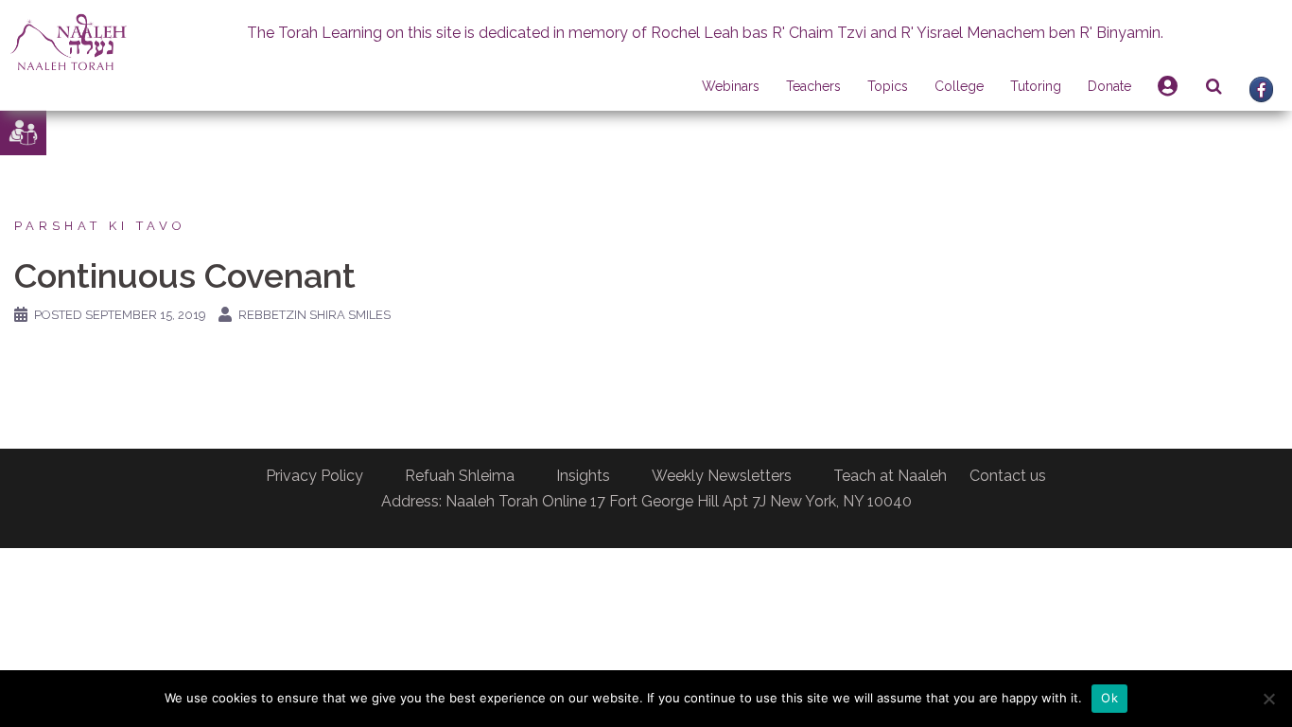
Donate (1109, 86)
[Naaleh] (68, 41)
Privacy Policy (314, 476)
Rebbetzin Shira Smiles (314, 315)
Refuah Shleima (460, 476)
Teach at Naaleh (890, 476)
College (959, 86)
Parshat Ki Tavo (100, 226)
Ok (1109, 697)
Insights (583, 476)
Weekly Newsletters (722, 476)
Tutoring (1035, 86)
